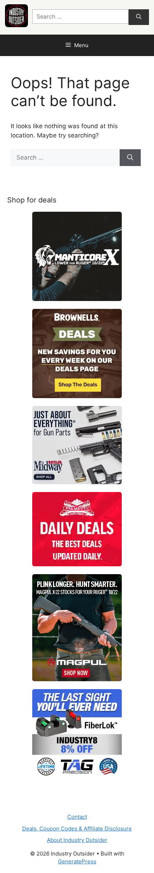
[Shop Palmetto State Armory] (77, 529)
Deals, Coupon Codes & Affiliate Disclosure (77, 828)
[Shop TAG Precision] (77, 733)
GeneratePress (77, 861)
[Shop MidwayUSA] (77, 445)
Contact (77, 816)
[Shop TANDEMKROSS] (77, 256)
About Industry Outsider (77, 840)
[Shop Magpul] (77, 627)
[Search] (139, 17)
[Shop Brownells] (77, 353)
